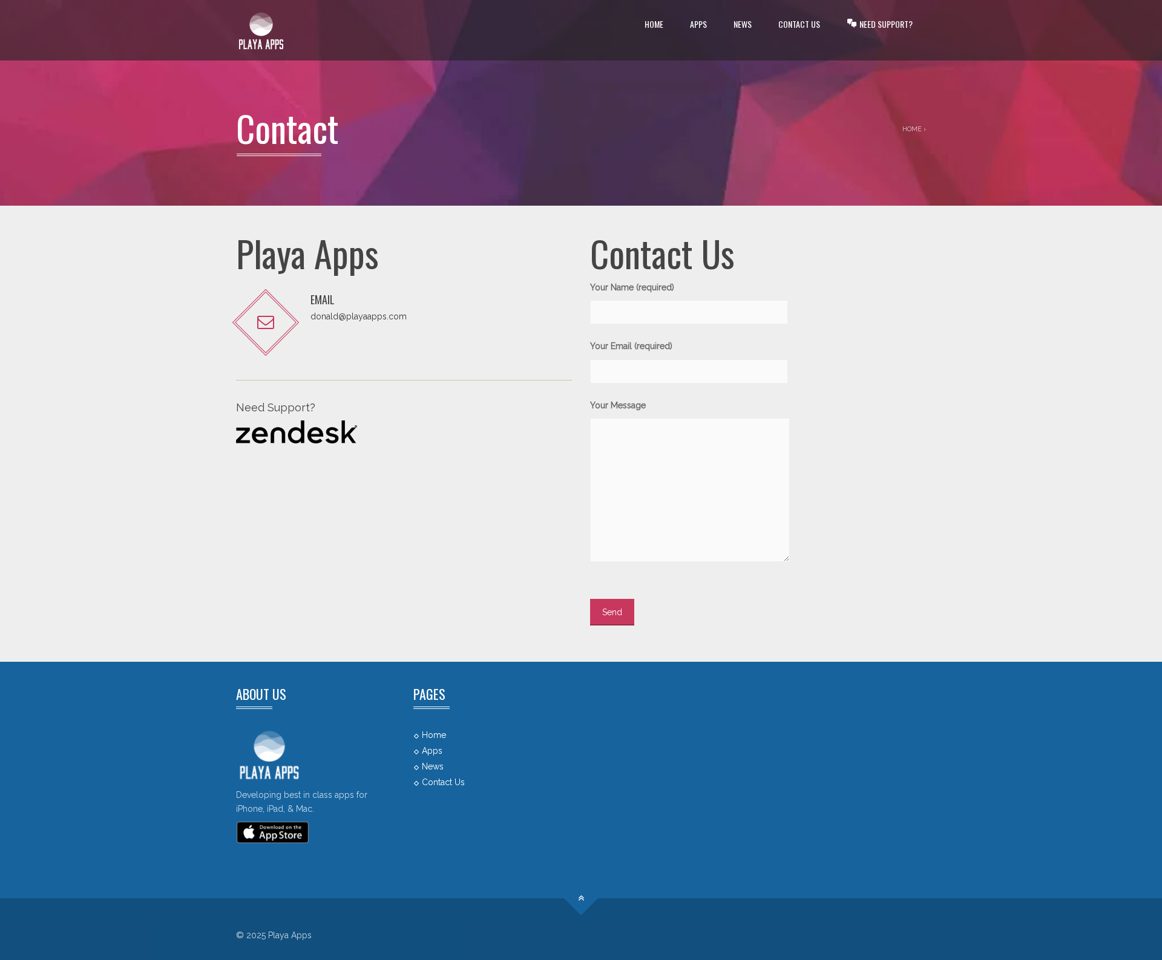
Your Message (618, 405)
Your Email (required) (631, 346)
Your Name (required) (632, 287)
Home (654, 24)
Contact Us (799, 24)
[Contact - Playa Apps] (261, 30)
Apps (698, 24)
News (743, 24)
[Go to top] (581, 898)
